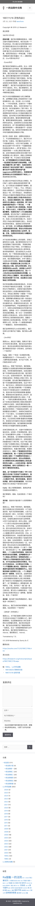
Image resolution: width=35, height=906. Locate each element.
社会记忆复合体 (18, 888)
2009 (6, 829)
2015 (6, 823)
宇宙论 (25, 880)
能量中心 (9, 890)
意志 (14, 883)
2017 (6, 817)
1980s (6, 859)
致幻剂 (28, 890)
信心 (30, 878)
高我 (27, 893)
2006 (6, 835)
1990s (7, 667)
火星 (26, 885)
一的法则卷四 (8, 778)
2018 (6, 814)
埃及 (22, 880)
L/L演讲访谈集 (8, 862)
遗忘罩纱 (19, 893)
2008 (6, 832)
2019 (6, 811)
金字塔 (23, 893)
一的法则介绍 (8, 766)
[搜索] (29, 747)
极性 (15, 885)
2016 (6, 820)
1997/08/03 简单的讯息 (13, 670)
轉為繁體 (20, 1)
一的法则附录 (8, 784)
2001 (6, 850)
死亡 (19, 885)
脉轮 (13, 890)
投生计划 (18, 883)
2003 (6, 844)
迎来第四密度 (10, 893)
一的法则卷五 (8, 781)
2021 (6, 805)
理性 (9, 888)
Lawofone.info (17, 903)
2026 (6, 790)
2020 (6, 808)
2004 (6, 841)
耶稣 (5, 890)
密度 (28, 880)
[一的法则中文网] (3, 8)
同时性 (18, 880)
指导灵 (24, 883)
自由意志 (23, 890)
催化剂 (5, 880)
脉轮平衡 (18, 890)
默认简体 (15, 1)
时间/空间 (28, 883)
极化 (12, 885)
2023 (6, 799)
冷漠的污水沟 (13, 880)
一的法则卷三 (8, 775)
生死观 (12, 888)
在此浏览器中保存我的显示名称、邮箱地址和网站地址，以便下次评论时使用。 (18, 727)
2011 (6, 826)
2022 (6, 802)
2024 (6, 796)
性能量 (10, 883)
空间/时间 (25, 888)
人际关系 (27, 877)
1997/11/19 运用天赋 (12, 673)
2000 (6, 853)
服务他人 (8, 885)
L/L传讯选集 (16, 667)
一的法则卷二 (8, 772)
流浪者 (22, 885)
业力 (23, 877)
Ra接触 (7, 877)
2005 (6, 838)
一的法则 (6, 763)
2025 (6, 793)
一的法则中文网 (14, 8)
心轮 (7, 883)
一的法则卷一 (8, 769)
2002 (6, 847)
